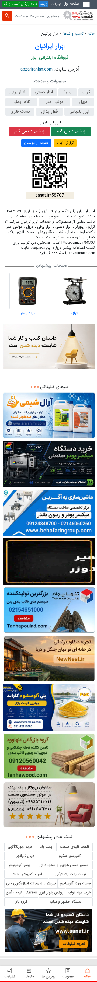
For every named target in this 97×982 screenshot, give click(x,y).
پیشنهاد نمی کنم (29, 131)
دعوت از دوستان (36, 142)
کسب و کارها (73, 34)
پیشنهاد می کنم (71, 131)
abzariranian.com (36, 69)
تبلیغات (55, 3)
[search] (7, 16)
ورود (43, 3)
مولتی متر (27, 313)
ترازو (74, 313)
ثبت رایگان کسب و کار (20, 3)
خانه (91, 34)
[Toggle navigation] (87, 6)
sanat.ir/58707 (50, 195)
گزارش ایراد (65, 142)
